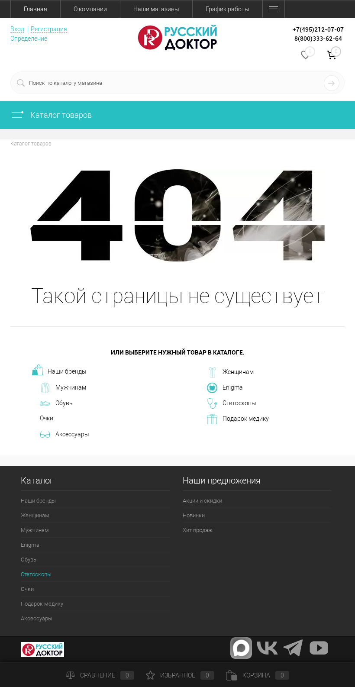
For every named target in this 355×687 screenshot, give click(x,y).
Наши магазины (156, 9)
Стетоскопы (239, 403)
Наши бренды (67, 371)
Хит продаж (198, 530)
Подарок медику (246, 418)
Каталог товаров (60, 114)
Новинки (194, 515)
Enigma (233, 387)
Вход (17, 29)
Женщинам (238, 371)
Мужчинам (70, 387)
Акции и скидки (202, 500)
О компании (90, 9)
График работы (227, 9)
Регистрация (49, 29)
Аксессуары (72, 434)
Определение (28, 38)
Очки (46, 418)
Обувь (64, 403)
